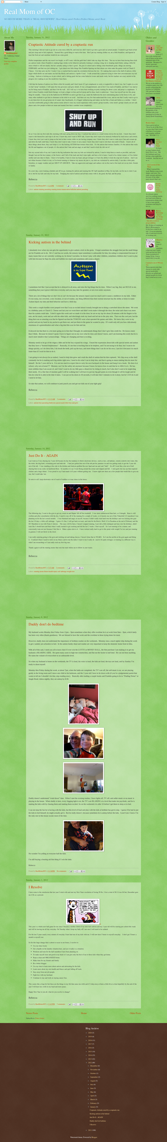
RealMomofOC (12, 53)
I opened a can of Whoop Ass (154, 264)
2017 (90, 1044)
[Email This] (72, 186)
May (92, 1092)
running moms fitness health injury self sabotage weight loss (54, 571)
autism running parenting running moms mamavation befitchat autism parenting (61, 189)
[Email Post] (67, 186)
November (94, 1069)
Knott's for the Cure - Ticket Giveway (159, 188)
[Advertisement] (83, 213)
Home (84, 1013)
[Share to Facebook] (79, 186)
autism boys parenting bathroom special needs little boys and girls (56, 403)
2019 (90, 1036)
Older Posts (135, 1013)
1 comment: (60, 186)
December (94, 1066)
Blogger (94, 1137)
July (92, 1084)
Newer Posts (32, 1013)
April (92, 1095)
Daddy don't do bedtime (46, 624)
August (93, 1081)
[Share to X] (77, 186)
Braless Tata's (150, 123)
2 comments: (61, 399)
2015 (90, 1051)
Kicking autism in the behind (50, 241)
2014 (90, 1055)
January (93, 1107)
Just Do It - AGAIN (43, 455)
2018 (90, 1040)
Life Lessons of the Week (153, 165)
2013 (90, 1059)
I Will (158, 98)
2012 (90, 1062)
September (94, 1077)
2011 (90, 1130)
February (93, 1103)
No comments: (62, 871)
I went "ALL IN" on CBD (159, 48)
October (93, 1073)
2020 (90, 1033)
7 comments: (61, 1004)
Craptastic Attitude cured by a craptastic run (61, 44)
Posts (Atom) (39, 1018)
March (92, 1099)
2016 (90, 1048)
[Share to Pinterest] (81, 186)
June (92, 1088)
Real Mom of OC (29, 11)
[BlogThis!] (74, 186)
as (100, 924)
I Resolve (35, 886)
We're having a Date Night (159, 142)
